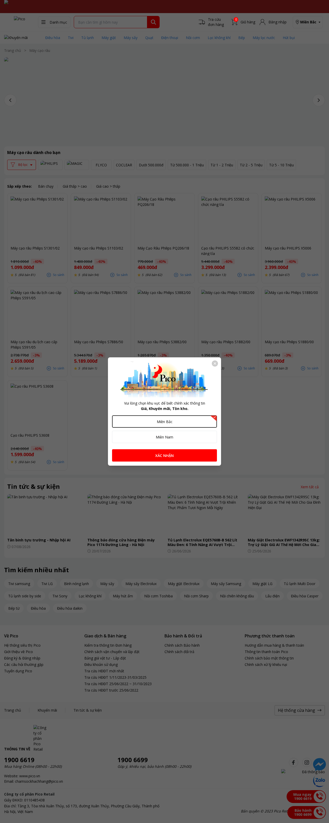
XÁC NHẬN (164, 455)
